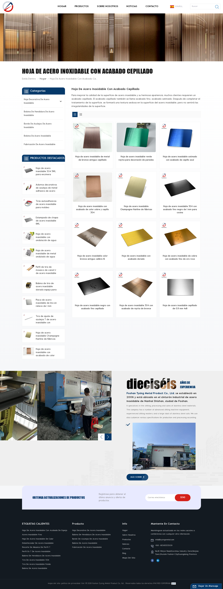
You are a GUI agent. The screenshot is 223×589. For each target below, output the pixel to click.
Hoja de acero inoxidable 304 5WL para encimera (46, 171)
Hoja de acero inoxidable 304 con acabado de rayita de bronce (136, 307)
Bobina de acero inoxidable (37, 136)
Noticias (131, 6)
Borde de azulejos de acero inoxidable (38, 126)
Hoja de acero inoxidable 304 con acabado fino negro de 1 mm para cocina (180, 210)
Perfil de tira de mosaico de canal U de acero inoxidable (46, 270)
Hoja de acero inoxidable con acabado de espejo (44, 530)
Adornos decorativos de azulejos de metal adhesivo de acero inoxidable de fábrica (46, 188)
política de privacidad (70, 583)
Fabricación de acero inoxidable (39, 145)
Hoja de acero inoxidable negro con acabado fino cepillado (92, 307)
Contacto (151, 6)
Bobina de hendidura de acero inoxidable (39, 113)
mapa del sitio (128, 558)
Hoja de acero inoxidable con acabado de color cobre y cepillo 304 (92, 210)
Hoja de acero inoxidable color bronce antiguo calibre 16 (92, 257)
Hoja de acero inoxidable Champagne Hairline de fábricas (136, 208)
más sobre (136, 477)
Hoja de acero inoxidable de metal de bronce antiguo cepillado (92, 158)
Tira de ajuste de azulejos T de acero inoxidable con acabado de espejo (46, 319)
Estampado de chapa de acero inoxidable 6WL (47, 221)
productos (82, 6)
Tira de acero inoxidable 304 (35, 560)
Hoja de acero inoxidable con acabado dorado (136, 257)
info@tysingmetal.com (164, 540)
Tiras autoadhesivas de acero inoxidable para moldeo (46, 204)
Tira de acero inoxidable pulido (36, 564)
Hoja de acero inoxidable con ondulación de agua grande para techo (46, 237)
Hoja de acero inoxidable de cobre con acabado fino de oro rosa (180, 257)
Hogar (62, 6)
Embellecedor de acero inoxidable (38, 543)
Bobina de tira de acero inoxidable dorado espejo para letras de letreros (46, 287)
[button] (101, 436)
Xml (82, 583)
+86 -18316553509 (163, 545)
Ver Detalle (91, 165)
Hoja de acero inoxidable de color (37, 539)
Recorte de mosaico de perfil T (36, 547)
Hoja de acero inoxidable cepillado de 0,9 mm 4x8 (180, 307)
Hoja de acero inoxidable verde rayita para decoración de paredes (136, 158)
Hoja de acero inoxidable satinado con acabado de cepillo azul (180, 158)
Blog (124, 553)
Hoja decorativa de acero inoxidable (36, 101)
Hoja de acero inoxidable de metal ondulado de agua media (46, 254)
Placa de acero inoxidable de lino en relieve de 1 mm (46, 303)
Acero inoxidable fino (32, 535)
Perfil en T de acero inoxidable (36, 552)
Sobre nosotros (107, 6)
